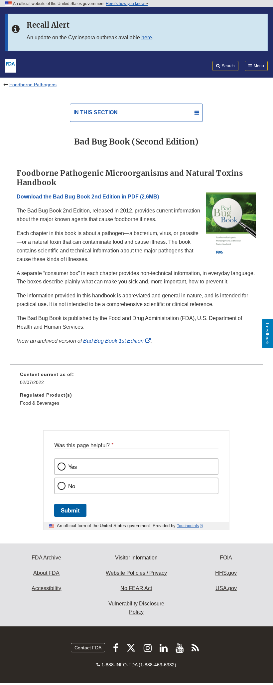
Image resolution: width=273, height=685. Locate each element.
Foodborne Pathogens (33, 84)
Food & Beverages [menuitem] (39, 403)
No (71, 486)
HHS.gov (226, 573)
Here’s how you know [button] (126, 3)
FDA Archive (46, 557)
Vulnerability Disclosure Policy (136, 608)
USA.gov (226, 588)
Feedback (267, 333)
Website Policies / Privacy (136, 573)
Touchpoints (188, 525)
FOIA (226, 557)
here (146, 37)
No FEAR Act (136, 588)
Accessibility (46, 588)
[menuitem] (136, 380)
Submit (70, 510)
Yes (72, 467)
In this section (95, 112)
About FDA (46, 573)
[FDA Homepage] (10, 65)
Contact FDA (87, 647)
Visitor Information (136, 557)
